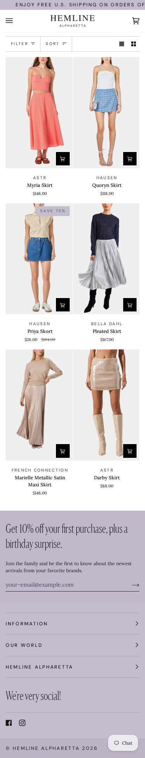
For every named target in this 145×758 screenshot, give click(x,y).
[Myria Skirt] (39, 112)
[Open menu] (16, 21)
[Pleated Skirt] (106, 259)
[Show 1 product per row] (122, 44)
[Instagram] (22, 723)
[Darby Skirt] (106, 405)
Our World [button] (24, 645)
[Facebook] (9, 723)
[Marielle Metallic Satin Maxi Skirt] (39, 405)
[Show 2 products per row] (134, 44)
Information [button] (27, 623)
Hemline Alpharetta (46, 748)
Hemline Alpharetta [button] (39, 667)
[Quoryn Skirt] (106, 112)
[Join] (130, 584)
